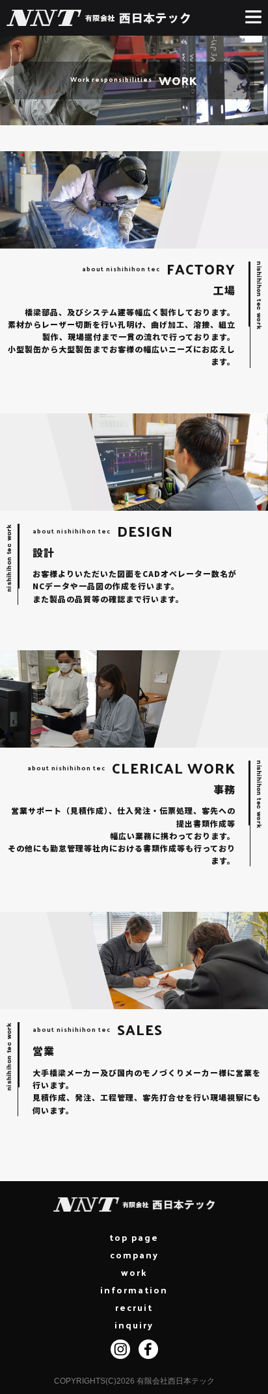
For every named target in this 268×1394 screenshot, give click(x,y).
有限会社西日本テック (176, 1381)
